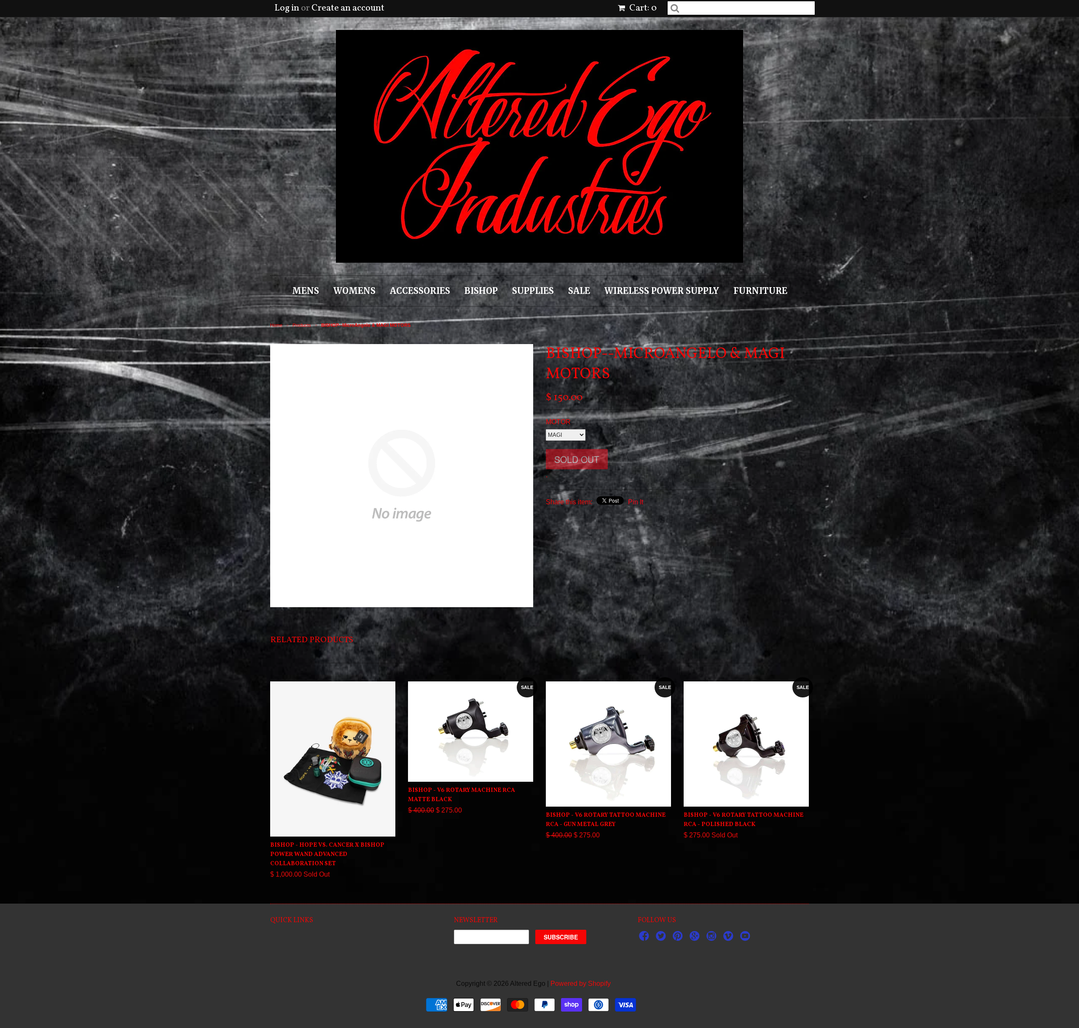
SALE (579, 290)
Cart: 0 (642, 8)
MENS (305, 290)
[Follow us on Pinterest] (679, 938)
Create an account (347, 8)
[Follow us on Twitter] (662, 938)
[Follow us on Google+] (696, 938)
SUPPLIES (533, 290)
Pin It (635, 502)
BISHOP (481, 290)
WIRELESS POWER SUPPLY (661, 290)
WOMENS (354, 290)
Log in (286, 8)
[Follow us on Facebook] (645, 938)
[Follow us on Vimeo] (729, 938)
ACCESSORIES (420, 290)
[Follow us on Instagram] (712, 938)
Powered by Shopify (580, 983)
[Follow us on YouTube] (746, 938)
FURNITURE (760, 290)
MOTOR (558, 421)
